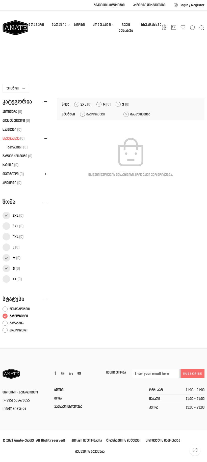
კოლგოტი (11, 182)
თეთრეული (12, 174)
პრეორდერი (19, 330)
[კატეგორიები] (164, 28)
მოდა (58, 398)
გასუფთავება (140, 114)
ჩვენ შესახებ (126, 27)
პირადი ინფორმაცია (86, 440)
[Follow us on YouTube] (79, 373)
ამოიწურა (12, 111)
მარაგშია (16, 323)
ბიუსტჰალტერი (16, 120)
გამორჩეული (95, 114)
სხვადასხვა (151, 24)
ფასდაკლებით (20, 309)
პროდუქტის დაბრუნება (163, 440)
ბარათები (17, 147)
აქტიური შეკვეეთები (149, 5)
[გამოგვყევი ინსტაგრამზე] (62, 373)
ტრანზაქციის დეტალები (123, 440)
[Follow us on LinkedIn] (70, 373)
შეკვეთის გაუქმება (90, 451)
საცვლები (11, 129)
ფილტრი (13, 88)
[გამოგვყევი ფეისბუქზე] (55, 373)
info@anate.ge (14, 408)
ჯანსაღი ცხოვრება (68, 406)
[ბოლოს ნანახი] (195, 450)
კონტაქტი (102, 24)
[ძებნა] (201, 28)
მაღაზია (59, 24)
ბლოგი (79, 24)
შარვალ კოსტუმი (17, 156)
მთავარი (36, 24)
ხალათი (10, 165)
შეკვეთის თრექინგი (109, 5)
